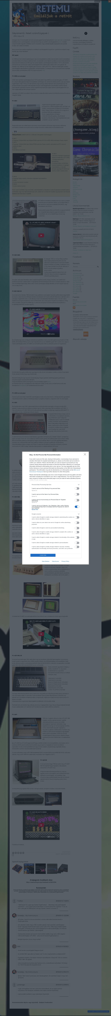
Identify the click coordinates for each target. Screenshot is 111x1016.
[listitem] (55, 485)
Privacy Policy (65, 561)
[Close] (85, 455)
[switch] (77, 488)
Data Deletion (45, 561)
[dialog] (55, 508)
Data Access (55, 561)
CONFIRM (43, 555)
